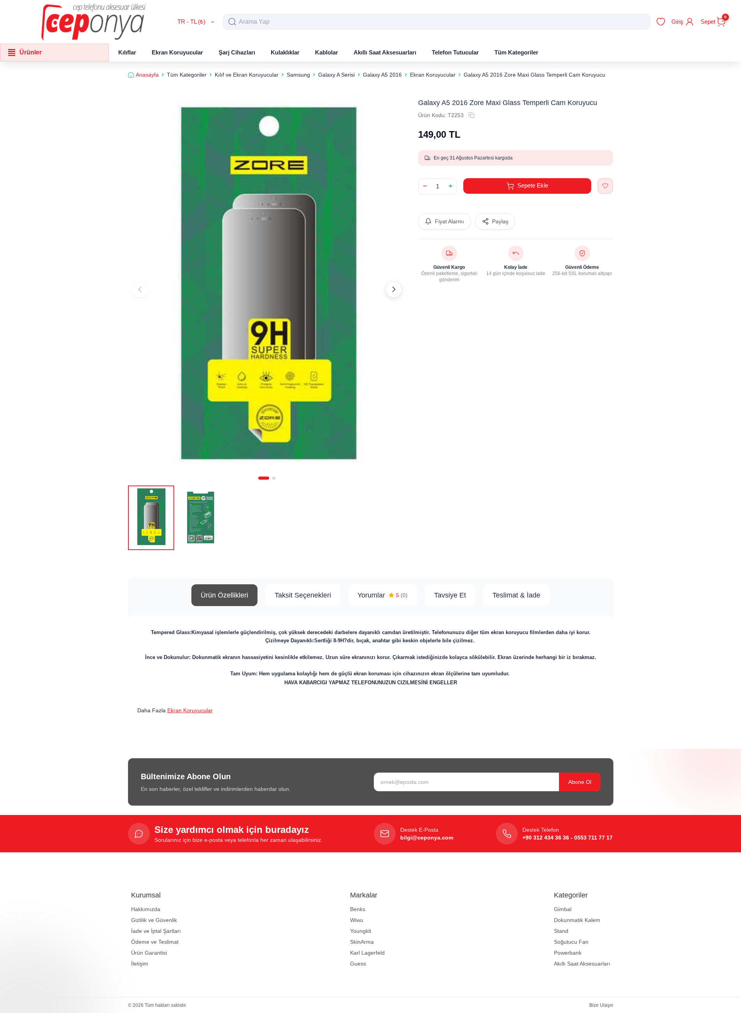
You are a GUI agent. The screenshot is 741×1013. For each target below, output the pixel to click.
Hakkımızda (145, 909)
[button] (263, 478)
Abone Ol (579, 782)
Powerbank (568, 953)
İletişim (139, 963)
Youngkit (360, 931)
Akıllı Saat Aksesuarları (582, 963)
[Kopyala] (471, 115)
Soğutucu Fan (571, 942)
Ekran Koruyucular (190, 710)
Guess (358, 963)
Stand (561, 931)
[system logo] (93, 21)
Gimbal (562, 909)
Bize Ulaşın (601, 1005)
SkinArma (362, 942)
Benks (357, 909)
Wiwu (356, 920)
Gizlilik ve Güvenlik (154, 920)
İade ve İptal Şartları (156, 931)
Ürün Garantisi (149, 953)
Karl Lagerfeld (367, 953)
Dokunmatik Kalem (577, 920)
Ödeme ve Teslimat (155, 942)
